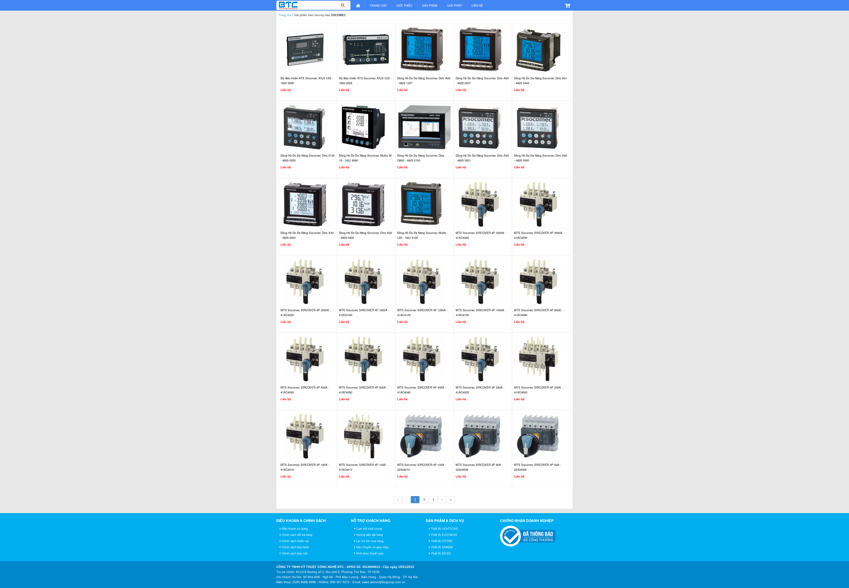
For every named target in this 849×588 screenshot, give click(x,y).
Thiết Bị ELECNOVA (443, 535)
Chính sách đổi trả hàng (296, 535)
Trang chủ (378, 5)
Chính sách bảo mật (294, 553)
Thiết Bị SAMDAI (441, 547)
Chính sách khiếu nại (295, 541)
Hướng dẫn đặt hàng (369, 535)
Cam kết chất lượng (368, 528)
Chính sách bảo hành (295, 547)
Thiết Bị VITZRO (441, 541)
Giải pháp (454, 5)
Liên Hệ (477, 5)
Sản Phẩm (429, 5)
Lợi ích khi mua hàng (369, 541)
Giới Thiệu (404, 5)
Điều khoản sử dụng (294, 528)
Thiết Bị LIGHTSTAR (444, 528)
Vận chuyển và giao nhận (372, 547)
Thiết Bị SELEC (440, 553)
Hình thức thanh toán (369, 553)
